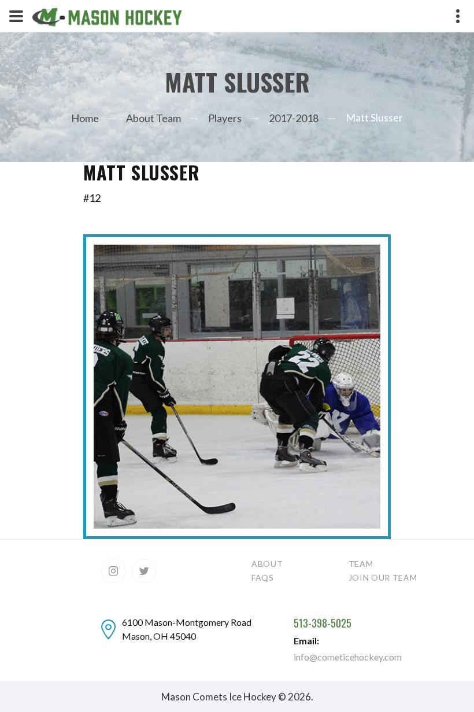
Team (361, 564)
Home (85, 118)
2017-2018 (294, 118)
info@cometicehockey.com (348, 656)
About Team (153, 118)
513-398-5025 (322, 623)
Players (225, 118)
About (267, 564)
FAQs (262, 577)
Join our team (383, 577)
